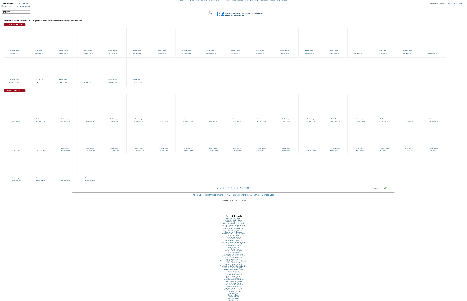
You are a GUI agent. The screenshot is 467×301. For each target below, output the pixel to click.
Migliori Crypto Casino (233, 278)
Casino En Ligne (233, 297)
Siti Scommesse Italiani (233, 246)
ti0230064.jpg (409, 121)
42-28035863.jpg (213, 150)
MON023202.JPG (137, 82)
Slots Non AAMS (233, 293)
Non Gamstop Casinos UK (233, 244)
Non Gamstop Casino (233, 239)
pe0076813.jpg (114, 121)
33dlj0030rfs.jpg (286, 150)
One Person (246, 13)
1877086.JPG (235, 53)
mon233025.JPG (14, 82)
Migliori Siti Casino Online (233, 220)
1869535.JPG (14, 53)
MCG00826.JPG (186, 53)
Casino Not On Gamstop (233, 237)
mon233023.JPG (211, 53)
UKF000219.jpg (65, 180)
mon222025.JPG (334, 53)
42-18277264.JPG (90, 180)
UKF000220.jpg (311, 150)
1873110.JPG (39, 82)
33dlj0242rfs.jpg (40, 180)
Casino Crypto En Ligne (233, 263)
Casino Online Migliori (233, 259)
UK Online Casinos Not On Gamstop (234, 225)
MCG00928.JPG (432, 53)
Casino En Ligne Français (233, 274)
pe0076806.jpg (16, 180)
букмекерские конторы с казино (233, 269)
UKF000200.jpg (360, 121)
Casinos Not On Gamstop (233, 218)
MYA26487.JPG (309, 53)
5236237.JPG (88, 82)
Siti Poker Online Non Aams (233, 290)
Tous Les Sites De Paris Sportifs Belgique (233, 266)
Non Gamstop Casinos (233, 222)
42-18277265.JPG (335, 150)
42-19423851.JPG (384, 121)
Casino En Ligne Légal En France (233, 234)
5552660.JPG (39, 53)
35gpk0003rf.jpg (139, 121)
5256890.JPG (162, 53)
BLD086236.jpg (237, 121)
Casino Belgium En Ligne (233, 281)
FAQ (250, 195)
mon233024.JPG (88, 53)
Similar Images (14, 50)
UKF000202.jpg (163, 121)
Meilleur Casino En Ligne (233, 251)
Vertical (226, 15)
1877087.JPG (113, 53)
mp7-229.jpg (286, 121)
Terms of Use (208, 195)
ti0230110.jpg (213, 121)
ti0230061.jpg (164, 150)
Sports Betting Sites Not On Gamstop (233, 256)
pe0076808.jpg (262, 150)
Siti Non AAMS (233, 300)
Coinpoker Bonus (233, 295)
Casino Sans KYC (233, 271)
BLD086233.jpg (384, 150)
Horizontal (227, 13)
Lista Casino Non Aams (233, 291)
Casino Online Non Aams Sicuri (233, 280)
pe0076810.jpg (65, 150)
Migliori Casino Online (233, 286)
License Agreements (238, 195)
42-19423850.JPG (139, 150)
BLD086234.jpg (188, 150)
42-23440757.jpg (188, 121)
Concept (233, 15)
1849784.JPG (358, 53)
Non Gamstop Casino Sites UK (233, 228)
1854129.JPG (137, 53)
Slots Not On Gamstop (233, 235)
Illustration (236, 13)
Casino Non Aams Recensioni (233, 285)
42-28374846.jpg (65, 121)
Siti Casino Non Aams (233, 227)
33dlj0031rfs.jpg (90, 150)
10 (243, 188)
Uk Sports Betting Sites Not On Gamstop (233, 261)
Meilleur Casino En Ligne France (233, 230)
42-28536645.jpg (409, 150)
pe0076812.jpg (311, 121)
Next (248, 188)
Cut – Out (241, 15)
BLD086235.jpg (433, 121)
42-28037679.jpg (16, 150)
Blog (272, 195)
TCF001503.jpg (114, 150)
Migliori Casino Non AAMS (233, 288)
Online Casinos (233, 247)
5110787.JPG (407, 53)
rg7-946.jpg (434, 150)
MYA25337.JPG (112, 82)
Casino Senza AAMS (233, 298)
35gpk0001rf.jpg (335, 121)
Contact (265, 195)
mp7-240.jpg (90, 121)
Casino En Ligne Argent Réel (233, 273)
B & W (220, 13)
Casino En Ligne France (233, 283)
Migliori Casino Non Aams (233, 257)
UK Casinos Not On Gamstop (233, 254)
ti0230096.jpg (16, 121)
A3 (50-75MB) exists (257, 13)
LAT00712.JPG (63, 53)
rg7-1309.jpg (237, 150)
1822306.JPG (63, 82)
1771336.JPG (260, 53)
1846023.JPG (383, 53)
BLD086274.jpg (40, 121)
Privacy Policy (221, 195)
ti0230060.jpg (360, 150)
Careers (256, 195)
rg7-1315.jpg (41, 150)
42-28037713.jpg (262, 121)
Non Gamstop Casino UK (233, 240)
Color (220, 15)
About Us (197, 195)
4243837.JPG (285, 53)
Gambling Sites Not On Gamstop (233, 223)
